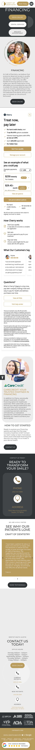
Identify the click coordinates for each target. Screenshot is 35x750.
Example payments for (10, 170)
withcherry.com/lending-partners (12, 329)
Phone (17, 488)
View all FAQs (17, 298)
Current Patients (17, 678)
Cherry (17, 286)
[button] (2, 377)
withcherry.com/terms (9, 330)
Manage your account (17, 155)
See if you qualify (17, 149)
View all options (17, 194)
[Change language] (29, 114)
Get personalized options (17, 200)
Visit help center (17, 304)
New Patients (17, 691)
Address (17, 507)
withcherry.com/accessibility (21, 341)
